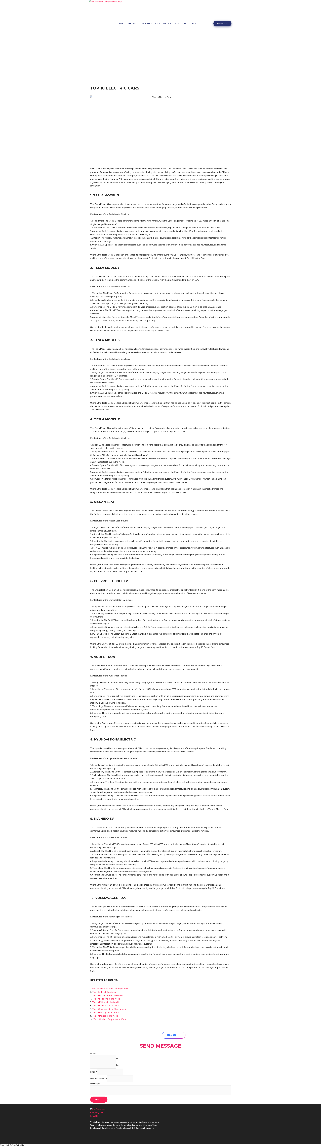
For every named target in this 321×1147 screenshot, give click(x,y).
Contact (193, 23)
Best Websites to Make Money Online (110, 988)
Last (118, 1065)
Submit (98, 1099)
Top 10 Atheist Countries (104, 992)
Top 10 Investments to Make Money (109, 1009)
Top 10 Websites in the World (106, 1005)
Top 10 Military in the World (105, 1002)
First (118, 1058)
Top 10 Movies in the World (105, 1015)
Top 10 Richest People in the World (109, 1019)
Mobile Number (98, 1078)
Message (95, 1083)
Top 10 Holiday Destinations (105, 1012)
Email (93, 1071)
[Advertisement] (160, 65)
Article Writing (163, 23)
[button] (173, 1035)
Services (132, 23)
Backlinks (146, 23)
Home (122, 23)
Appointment (222, 23)
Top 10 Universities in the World (107, 995)
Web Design (180, 23)
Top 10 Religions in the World (106, 998)
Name (94, 1053)
